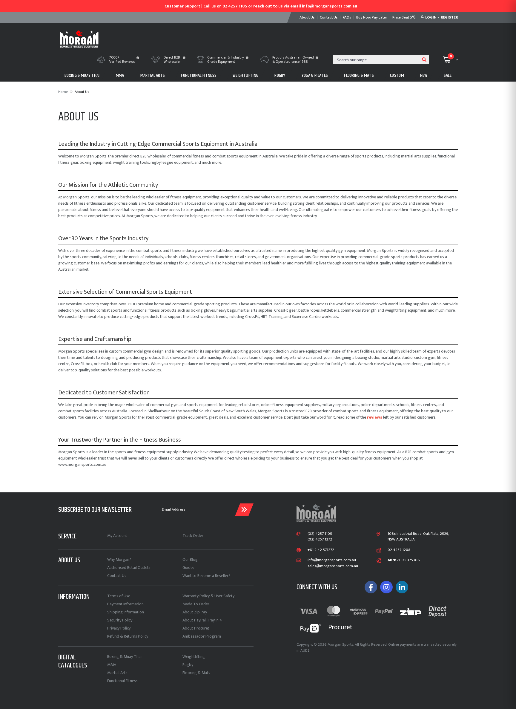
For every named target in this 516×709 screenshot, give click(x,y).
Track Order (192, 535)
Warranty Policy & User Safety (208, 595)
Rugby (187, 664)
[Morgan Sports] (79, 38)
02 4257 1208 (399, 550)
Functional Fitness (122, 680)
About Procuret (195, 628)
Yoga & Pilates (315, 75)
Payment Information (125, 604)
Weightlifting (193, 656)
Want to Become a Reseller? (206, 575)
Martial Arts (117, 672)
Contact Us (116, 575)
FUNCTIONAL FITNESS (198, 75)
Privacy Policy (118, 628)
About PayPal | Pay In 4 (202, 620)
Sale (448, 75)
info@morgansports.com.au (332, 560)
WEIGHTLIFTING (245, 75)
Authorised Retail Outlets (128, 567)
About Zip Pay (194, 612)
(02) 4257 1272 (320, 540)
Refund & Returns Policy (127, 636)
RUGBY (279, 75)
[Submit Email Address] (244, 509)
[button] (137, 58)
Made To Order (195, 604)
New (424, 75)
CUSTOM (397, 75)
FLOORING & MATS (359, 75)
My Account (117, 535)
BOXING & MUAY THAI (82, 75)
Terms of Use (118, 595)
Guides (188, 567)
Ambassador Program (201, 636)
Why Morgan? (119, 559)
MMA (120, 75)
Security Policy (119, 620)
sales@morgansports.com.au (333, 566)
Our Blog (190, 559)
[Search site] (424, 59)
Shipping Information (125, 612)
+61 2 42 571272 (321, 550)
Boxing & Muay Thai (124, 656)
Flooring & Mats (196, 672)
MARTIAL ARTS (152, 75)
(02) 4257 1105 (320, 534)
